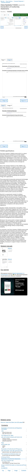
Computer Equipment (19, 1)
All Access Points (5, 457)
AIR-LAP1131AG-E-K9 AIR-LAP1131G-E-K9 (11, 437)
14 (8, 15)
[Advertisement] (14, 44)
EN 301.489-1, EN (5, 444)
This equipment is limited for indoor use (11, 454)
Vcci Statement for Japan (7, 435)
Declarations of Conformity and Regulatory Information (11, 428)
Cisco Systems (9, 1)
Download (21, 14)
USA (2, 431)
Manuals (2, 1)
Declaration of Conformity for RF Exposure (11, 449)
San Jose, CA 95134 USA (7, 460)
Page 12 (23, 100)
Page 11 (3, 105)
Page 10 (4, 100)
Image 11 (9, 60)
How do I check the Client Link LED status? (12, 422)
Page (2, 442)
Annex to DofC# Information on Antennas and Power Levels (14, 465)
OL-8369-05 (4, 468)
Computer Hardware (5, 2)
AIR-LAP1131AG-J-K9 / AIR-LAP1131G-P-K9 (11, 450)
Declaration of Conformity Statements (10, 459)
